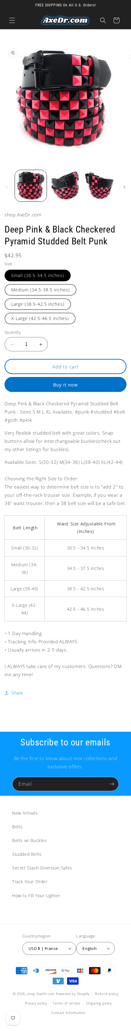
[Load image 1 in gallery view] (31, 186)
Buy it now (65, 385)
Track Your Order (30, 881)
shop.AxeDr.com (41, 993)
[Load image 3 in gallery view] (100, 186)
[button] (12, 20)
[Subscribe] (112, 784)
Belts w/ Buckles (29, 840)
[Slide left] (6, 187)
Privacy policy (36, 1003)
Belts (17, 827)
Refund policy (106, 993)
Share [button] (17, 693)
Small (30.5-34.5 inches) (37, 275)
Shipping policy (99, 1003)
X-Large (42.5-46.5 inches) (40, 318)
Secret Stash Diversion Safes (42, 868)
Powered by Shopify (73, 993)
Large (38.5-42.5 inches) (37, 304)
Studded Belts (27, 854)
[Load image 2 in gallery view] (65, 186)
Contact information (68, 1012)
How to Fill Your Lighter (36, 895)
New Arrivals (24, 813)
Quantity (13, 332)
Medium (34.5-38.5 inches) (40, 290)
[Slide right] (124, 187)
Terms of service (66, 1003)
